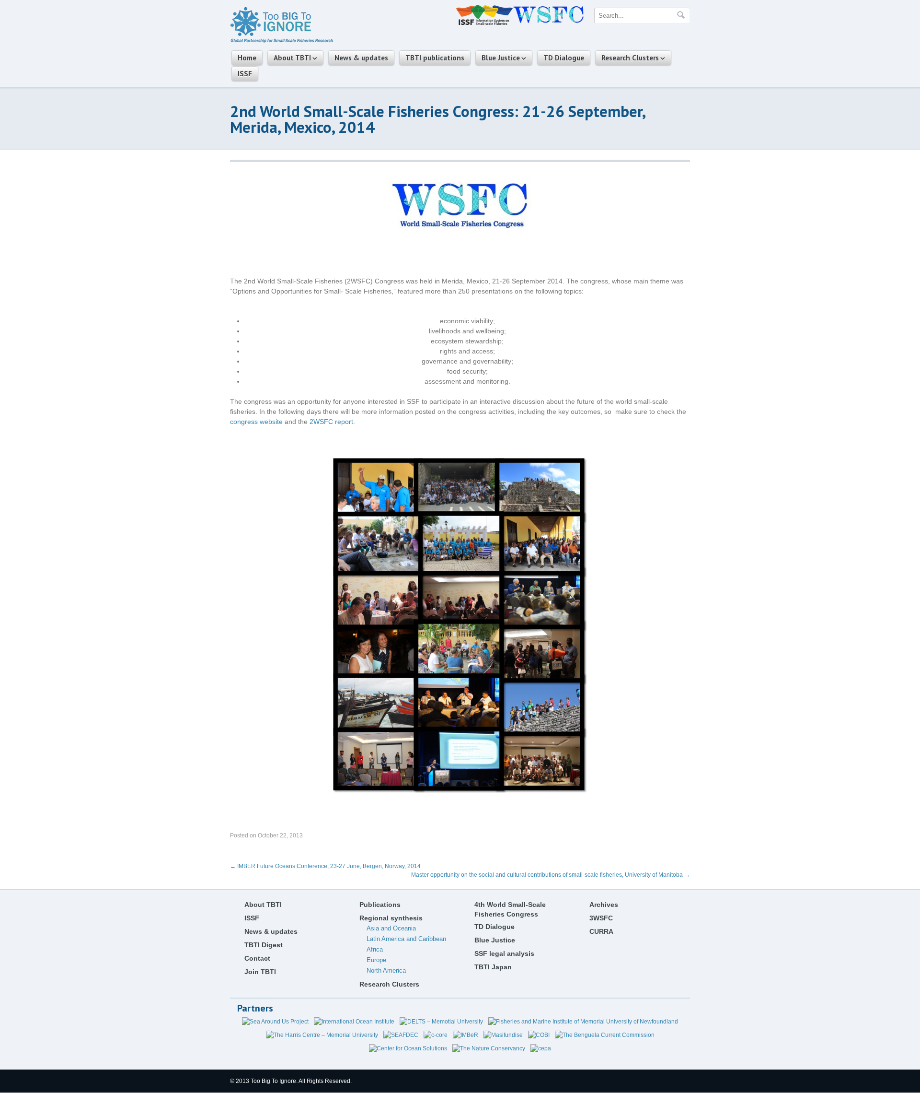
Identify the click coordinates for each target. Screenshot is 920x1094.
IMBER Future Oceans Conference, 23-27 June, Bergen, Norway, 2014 (325, 866)
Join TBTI (260, 972)
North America (386, 970)
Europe (376, 960)
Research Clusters (630, 57)
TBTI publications (434, 57)
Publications (380, 904)
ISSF (245, 73)
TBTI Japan (493, 967)
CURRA (601, 931)
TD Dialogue (563, 57)
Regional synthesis (391, 918)
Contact (257, 958)
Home (247, 57)
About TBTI (292, 57)
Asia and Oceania (391, 928)
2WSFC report (331, 421)
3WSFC (601, 918)
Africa (375, 949)
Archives (603, 904)
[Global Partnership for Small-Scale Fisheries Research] (281, 41)
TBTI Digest (263, 945)
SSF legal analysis (504, 953)
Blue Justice (501, 57)
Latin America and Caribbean (406, 938)
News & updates (361, 57)
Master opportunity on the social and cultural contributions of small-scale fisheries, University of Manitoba (550, 874)
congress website (256, 421)
